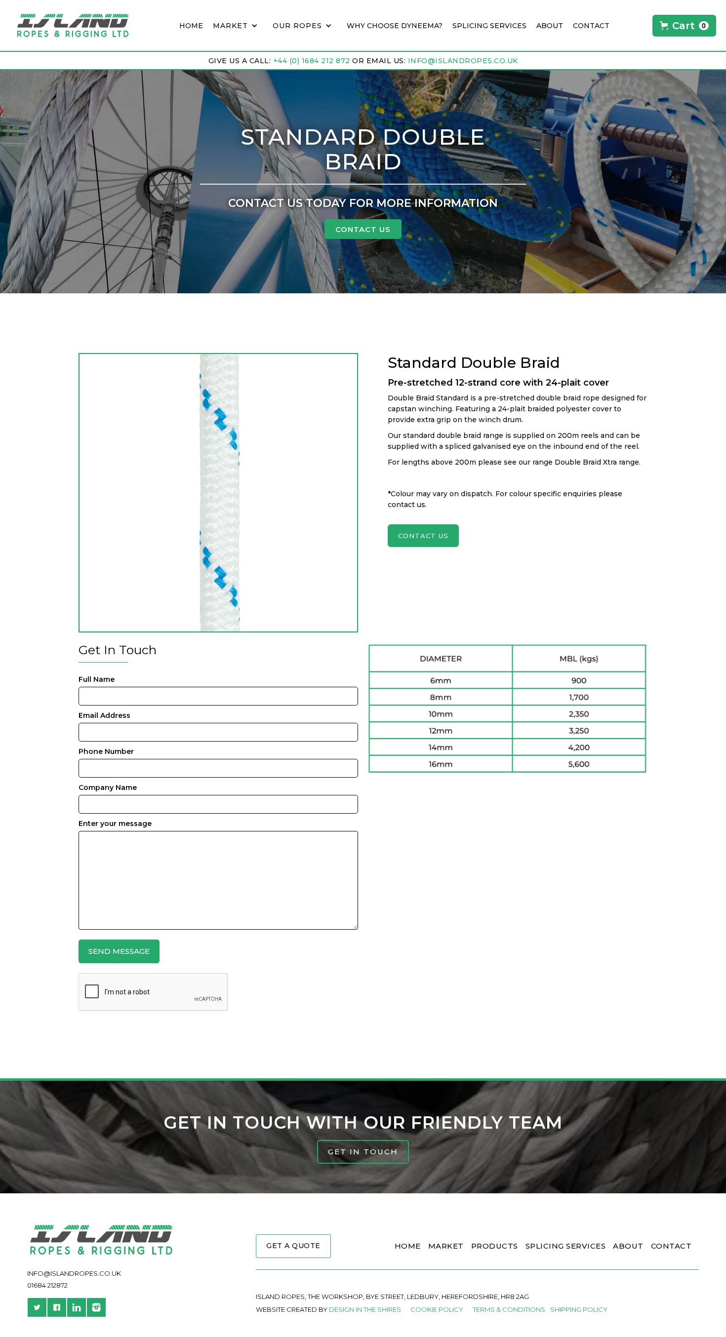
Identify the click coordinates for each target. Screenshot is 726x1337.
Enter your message (115, 823)
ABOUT (628, 1246)
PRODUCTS (494, 1246)
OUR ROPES (297, 25)
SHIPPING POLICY (578, 1309)
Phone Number (106, 751)
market (230, 25)
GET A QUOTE (293, 1245)
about (549, 25)
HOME (191, 25)
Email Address (104, 715)
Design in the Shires (365, 1309)
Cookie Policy (436, 1309)
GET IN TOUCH (363, 1151)
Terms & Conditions (509, 1309)
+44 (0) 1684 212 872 (311, 60)
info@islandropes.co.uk (463, 60)
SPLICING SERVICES (565, 1246)
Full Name (97, 679)
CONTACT (591, 25)
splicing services (489, 25)
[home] (68, 25)
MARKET (446, 1246)
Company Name (108, 787)
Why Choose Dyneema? (395, 25)
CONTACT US (363, 229)
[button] (238, 26)
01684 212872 (47, 1285)
